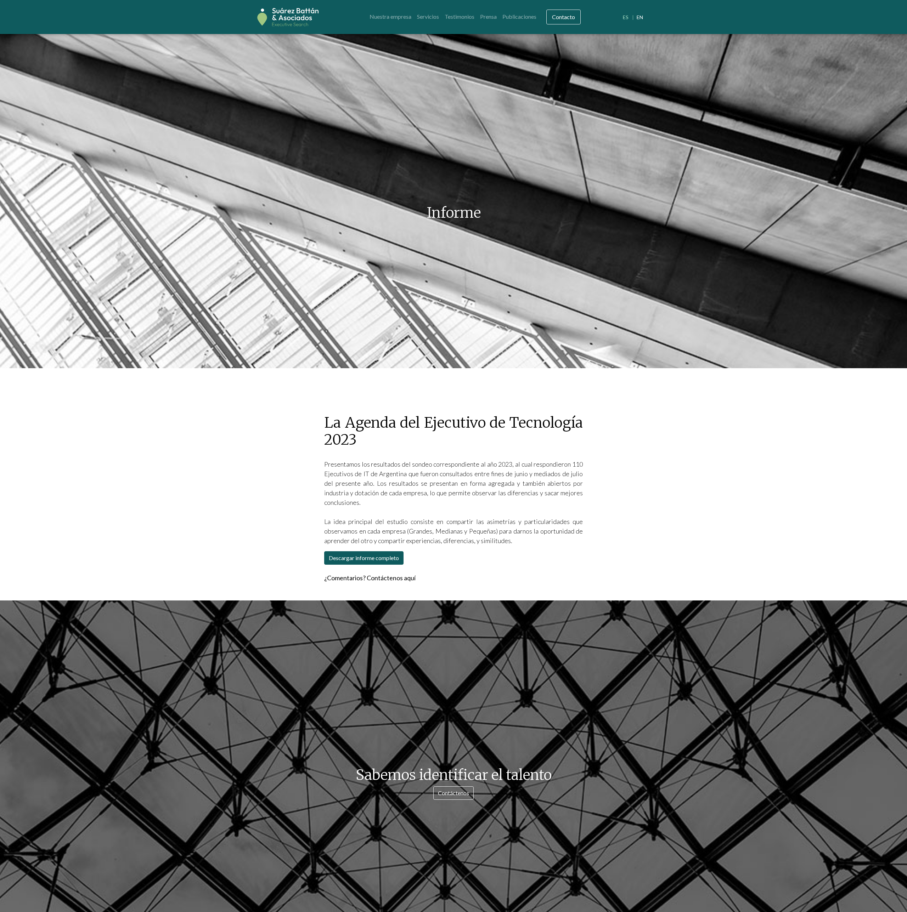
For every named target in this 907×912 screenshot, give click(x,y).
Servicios (428, 16)
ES (626, 17)
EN (640, 17)
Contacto (563, 16)
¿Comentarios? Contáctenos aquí (370, 578)
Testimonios (459, 16)
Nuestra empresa (390, 16)
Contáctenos (453, 793)
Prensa (488, 16)
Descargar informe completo (364, 557)
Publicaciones (519, 16)
